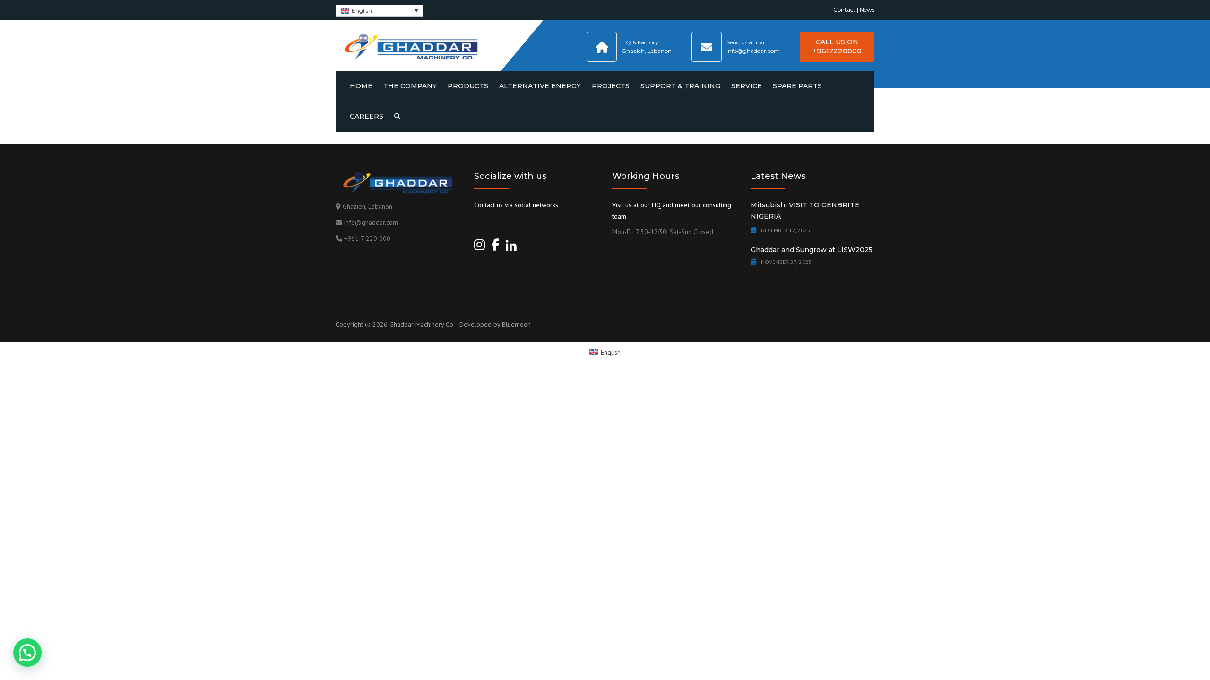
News (867, 9)
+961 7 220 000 (367, 238)
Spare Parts (797, 86)
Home (361, 86)
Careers (366, 116)
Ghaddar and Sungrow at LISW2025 (812, 250)
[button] (27, 652)
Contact (844, 9)
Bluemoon (516, 324)
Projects (611, 86)
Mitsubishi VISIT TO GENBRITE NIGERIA (805, 211)
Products (468, 86)
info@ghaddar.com (371, 222)
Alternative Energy (540, 86)
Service (746, 86)
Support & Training (680, 86)
